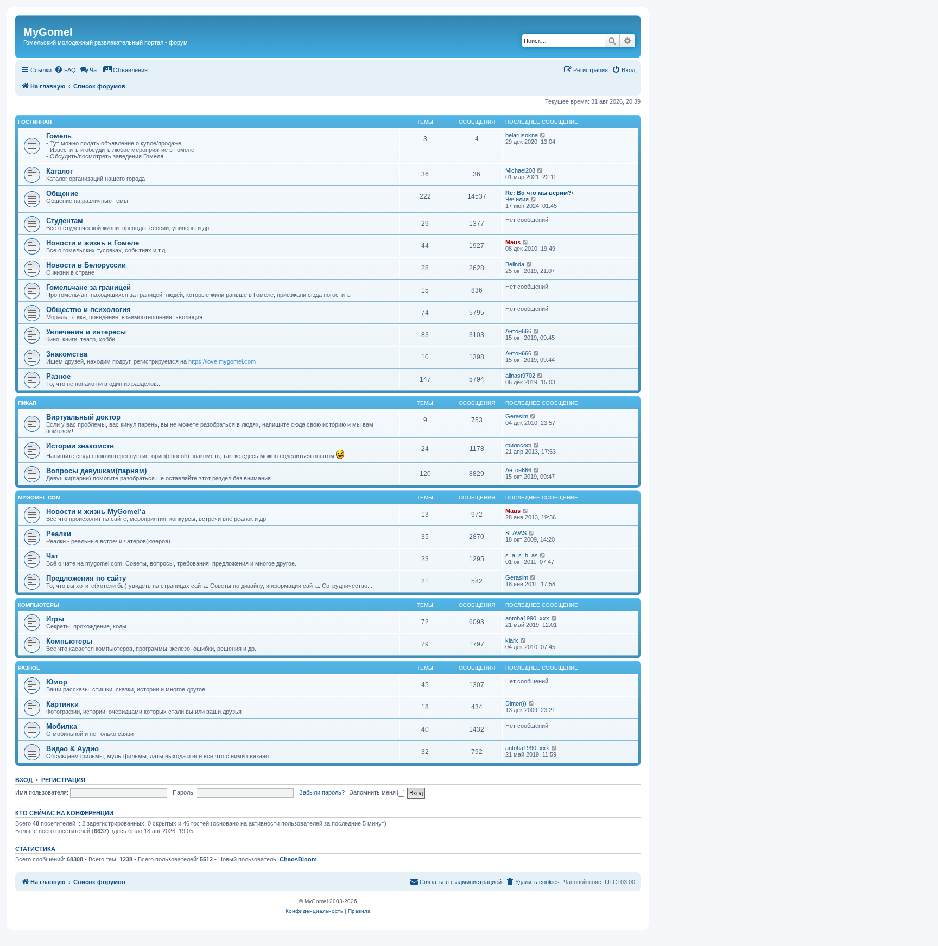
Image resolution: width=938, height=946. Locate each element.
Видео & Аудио (72, 749)
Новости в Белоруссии (86, 265)
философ (518, 445)
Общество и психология (88, 310)
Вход (24, 780)
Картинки (62, 704)
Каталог (59, 171)
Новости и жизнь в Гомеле (92, 243)
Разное (58, 376)
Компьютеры (69, 641)
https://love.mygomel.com (222, 361)
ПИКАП (27, 403)
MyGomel (48, 32)
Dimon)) (516, 703)
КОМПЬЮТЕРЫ (38, 605)
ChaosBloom (298, 859)
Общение (62, 193)
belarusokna (521, 135)
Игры (55, 619)
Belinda (514, 264)
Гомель (59, 136)
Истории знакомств (80, 446)
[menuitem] (65, 70)
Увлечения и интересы (86, 332)
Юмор (56, 682)
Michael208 (520, 170)
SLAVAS (516, 533)
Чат (52, 556)
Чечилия (517, 199)
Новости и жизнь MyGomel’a (95, 511)
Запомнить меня (373, 792)
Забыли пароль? (322, 792)
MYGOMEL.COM (39, 497)
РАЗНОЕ (29, 668)
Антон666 (518, 331)
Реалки (58, 534)
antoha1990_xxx (527, 618)
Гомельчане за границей (88, 287)
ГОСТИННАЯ (35, 122)
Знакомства (66, 354)
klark (511, 640)
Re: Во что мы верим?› (539, 192)
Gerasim (516, 416)
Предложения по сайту (86, 578)
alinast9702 (520, 375)
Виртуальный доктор (83, 417)
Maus (513, 242)
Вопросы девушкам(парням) (96, 471)
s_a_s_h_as (521, 555)
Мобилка (61, 726)
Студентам (64, 221)
